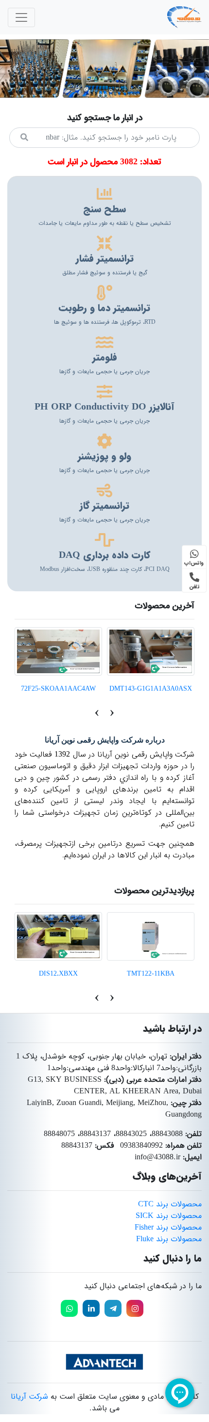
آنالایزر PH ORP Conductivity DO (104, 406)
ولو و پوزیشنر (104, 456)
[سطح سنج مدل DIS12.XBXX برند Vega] (58, 936)
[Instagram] (134, 1308)
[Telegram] (113, 1308)
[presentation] (112, 712)
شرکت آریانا (29, 1396)
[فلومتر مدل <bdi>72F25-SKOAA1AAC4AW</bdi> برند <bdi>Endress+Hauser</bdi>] (58, 651)
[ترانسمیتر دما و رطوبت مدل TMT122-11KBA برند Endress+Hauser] (150, 936)
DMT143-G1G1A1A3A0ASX (150, 688)
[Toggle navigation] (21, 17)
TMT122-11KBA (150, 973)
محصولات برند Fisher (168, 1227)
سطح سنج (104, 209)
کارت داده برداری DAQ (104, 555)
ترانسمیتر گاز (104, 505)
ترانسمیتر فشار (105, 258)
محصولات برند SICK (169, 1216)
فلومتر (104, 357)
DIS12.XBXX (58, 973)
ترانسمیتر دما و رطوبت (104, 308)
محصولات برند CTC (170, 1204)
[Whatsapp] (69, 1308)
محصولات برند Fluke (169, 1239)
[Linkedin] (91, 1308)
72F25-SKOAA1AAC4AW (58, 688)
